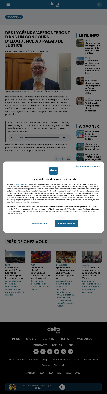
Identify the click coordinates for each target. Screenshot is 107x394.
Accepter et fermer (66, 223)
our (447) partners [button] (19, 184)
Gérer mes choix (40, 223)
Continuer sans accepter (88, 166)
